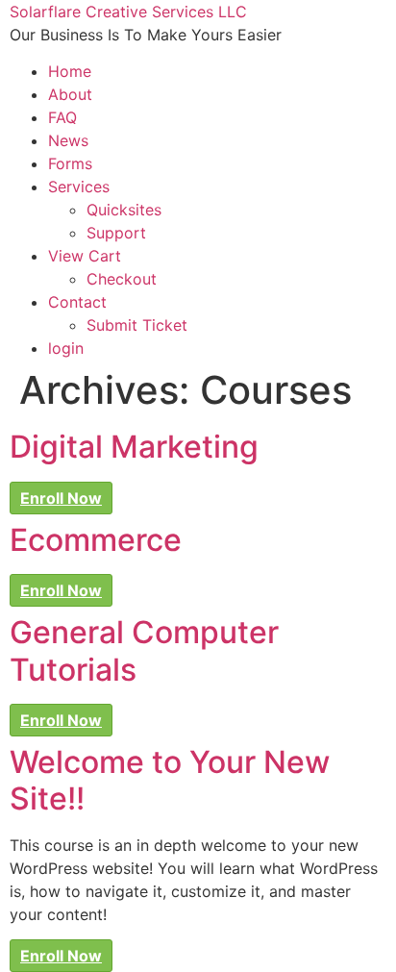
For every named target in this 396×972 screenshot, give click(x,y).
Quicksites (124, 209)
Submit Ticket (137, 325)
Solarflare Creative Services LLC (128, 11)
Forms (70, 163)
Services (79, 186)
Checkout (122, 278)
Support (116, 232)
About (70, 94)
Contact (77, 302)
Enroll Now (61, 498)
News (68, 140)
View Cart (84, 255)
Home (69, 71)
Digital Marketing (134, 446)
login (66, 348)
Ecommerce (96, 540)
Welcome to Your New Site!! (170, 780)
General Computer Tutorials (144, 650)
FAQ (62, 117)
